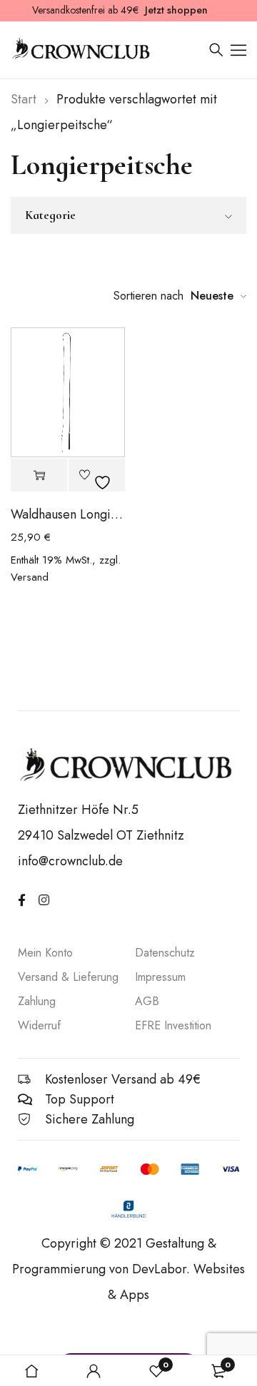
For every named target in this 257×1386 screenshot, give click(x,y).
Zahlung (37, 1001)
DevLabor (159, 1269)
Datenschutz (165, 952)
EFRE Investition (173, 1025)
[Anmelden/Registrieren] (93, 1371)
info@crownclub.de (70, 861)
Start (23, 99)
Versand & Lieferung (68, 977)
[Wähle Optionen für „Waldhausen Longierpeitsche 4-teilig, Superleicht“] (39, 475)
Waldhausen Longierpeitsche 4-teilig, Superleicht (68, 514)
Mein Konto (45, 952)
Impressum (160, 977)
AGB (147, 1001)
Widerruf (39, 1025)
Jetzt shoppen (176, 10)
